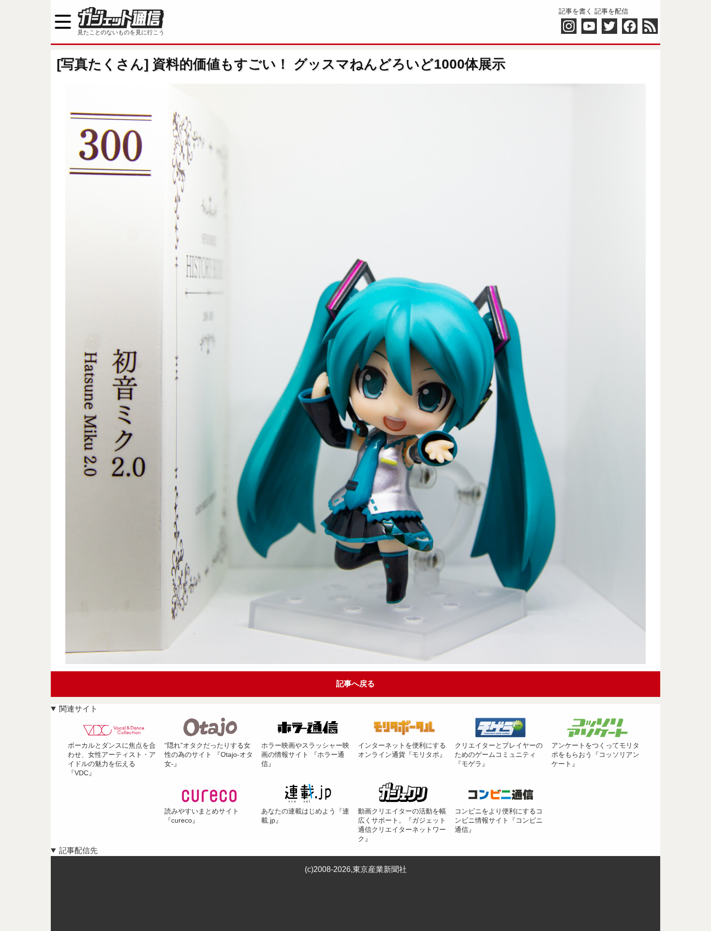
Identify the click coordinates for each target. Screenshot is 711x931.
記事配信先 (78, 850)
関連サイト (78, 709)
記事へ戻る (355, 684)
